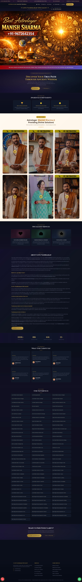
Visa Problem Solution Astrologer (37, 398)
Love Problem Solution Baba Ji (57, 432)
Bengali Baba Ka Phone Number (17, 428)
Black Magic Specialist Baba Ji (17, 436)
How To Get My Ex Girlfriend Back (17, 455)
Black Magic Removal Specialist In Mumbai (19, 496)
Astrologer (17, 4)
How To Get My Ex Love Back (16, 413)
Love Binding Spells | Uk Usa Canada (38, 462)
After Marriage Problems (56, 569)
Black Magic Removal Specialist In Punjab (39, 496)
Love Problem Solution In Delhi (17, 470)
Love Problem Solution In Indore (17, 485)
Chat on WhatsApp (49, 535)
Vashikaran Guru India (56, 447)
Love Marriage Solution (38, 565)
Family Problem (55, 571)
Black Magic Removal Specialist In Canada (39, 515)
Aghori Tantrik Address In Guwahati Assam (59, 428)
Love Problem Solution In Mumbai (37, 470)
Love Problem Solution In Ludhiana (58, 477)
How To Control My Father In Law (37, 447)
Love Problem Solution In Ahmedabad (58, 481)
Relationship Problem (56, 567)
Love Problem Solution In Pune (37, 485)
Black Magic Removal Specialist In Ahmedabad (40, 507)
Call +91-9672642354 (35, 535)
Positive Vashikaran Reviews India (37, 432)
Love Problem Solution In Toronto (37, 492)
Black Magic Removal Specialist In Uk (58, 511)
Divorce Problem (37, 571)
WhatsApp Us (46, 88)
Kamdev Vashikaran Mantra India (57, 455)
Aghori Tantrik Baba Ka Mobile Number (58, 421)
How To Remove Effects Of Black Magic (58, 466)
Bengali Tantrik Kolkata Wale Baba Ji (38, 428)
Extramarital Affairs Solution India (17, 432)
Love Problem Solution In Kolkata (17, 477)
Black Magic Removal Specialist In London (59, 515)
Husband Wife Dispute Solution (57, 406)
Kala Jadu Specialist (35, 406)
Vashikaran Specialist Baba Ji (57, 436)
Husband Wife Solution (38, 575)
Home (39, 4)
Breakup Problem (55, 565)
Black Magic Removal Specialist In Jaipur (39, 500)
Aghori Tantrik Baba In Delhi (36, 421)
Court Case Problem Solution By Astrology (59, 440)
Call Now (71, 4)
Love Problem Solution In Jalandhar (38, 481)
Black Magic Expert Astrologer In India (58, 462)
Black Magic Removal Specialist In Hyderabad (60, 496)
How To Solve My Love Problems (37, 451)
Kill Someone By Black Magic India (17, 451)
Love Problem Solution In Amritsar (17, 481)
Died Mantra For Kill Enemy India (57, 443)
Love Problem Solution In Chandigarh (38, 477)
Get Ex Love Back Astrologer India (17, 443)
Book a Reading (18, 328)
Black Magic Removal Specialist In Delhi (59, 492)
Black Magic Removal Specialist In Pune (18, 511)
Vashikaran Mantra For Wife (16, 417)
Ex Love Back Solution (38, 573)
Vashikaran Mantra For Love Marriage (38, 417)
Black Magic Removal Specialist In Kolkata (59, 500)
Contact (63, 4)
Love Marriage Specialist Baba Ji (37, 436)
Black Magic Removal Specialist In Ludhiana (39, 504)
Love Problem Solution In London (17, 492)
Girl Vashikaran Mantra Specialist (17, 440)
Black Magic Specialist (15, 406)
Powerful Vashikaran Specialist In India (58, 402)
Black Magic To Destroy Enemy (37, 443)
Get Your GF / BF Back (38, 569)
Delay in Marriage (55, 573)
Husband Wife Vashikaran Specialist (38, 455)
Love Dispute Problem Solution (57, 398)
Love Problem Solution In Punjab (57, 470)
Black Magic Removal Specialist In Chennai (39, 511)
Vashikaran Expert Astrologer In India (18, 466)
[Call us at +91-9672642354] (2, 579)
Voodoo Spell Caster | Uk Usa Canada (18, 462)
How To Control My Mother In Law (17, 447)
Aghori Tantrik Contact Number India (58, 417)
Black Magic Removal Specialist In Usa (18, 515)
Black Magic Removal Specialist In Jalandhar (19, 507)
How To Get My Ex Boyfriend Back (58, 451)
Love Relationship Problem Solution (18, 402)
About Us (44, 4)
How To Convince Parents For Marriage (38, 413)
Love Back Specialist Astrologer (37, 402)
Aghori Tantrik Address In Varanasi (17, 421)
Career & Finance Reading (57, 575)
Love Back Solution (37, 567)
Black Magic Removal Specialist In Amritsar (59, 504)
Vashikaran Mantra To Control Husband (58, 413)
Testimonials (57, 4)
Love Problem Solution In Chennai (58, 485)
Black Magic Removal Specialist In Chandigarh (19, 504)
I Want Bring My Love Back (36, 466)
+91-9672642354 (57, 9)
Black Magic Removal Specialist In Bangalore (19, 500)
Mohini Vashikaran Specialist (37, 440)
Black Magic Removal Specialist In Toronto (19, 519)
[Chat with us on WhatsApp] (79, 578)
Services (49, 4)
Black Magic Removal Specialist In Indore (59, 507)
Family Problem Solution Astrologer (18, 398)
